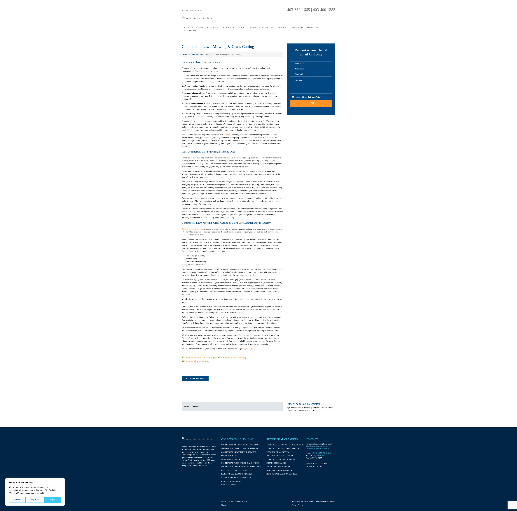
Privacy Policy (314, 97)
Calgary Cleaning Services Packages (268, 27)
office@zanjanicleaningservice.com (317, 446)
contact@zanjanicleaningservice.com (317, 448)
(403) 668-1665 (248, 349)
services (227, 135)
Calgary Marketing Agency (325, 501)
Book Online (190, 31)
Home (185, 54)
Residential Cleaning (234, 27)
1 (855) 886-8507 (319, 456)
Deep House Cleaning (276, 463)
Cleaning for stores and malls (236, 478)
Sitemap (224, 505)
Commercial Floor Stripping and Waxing (240, 463)
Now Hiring (297, 27)
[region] (35, 492)
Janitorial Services (230, 459)
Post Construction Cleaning (234, 470)
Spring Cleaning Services (278, 467)
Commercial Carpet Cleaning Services (239, 448)
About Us (188, 27)
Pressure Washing (229, 456)
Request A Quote (195, 378)
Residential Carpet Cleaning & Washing (285, 445)
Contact (312, 439)
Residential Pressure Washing (280, 459)
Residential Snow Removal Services (283, 448)
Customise (17, 500)
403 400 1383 (324, 9)
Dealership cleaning (231, 481)
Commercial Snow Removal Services (238, 452)
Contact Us (312, 27)
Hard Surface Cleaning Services (236, 474)
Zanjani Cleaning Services (193, 229)
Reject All (35, 500)
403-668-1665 (298, 9)
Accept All (52, 500)
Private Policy (297, 505)
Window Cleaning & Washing (279, 470)
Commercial (196, 54)
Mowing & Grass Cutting (277, 452)
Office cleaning (228, 485)
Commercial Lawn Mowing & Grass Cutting (241, 467)
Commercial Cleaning (207, 27)
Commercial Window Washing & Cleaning (240, 445)
